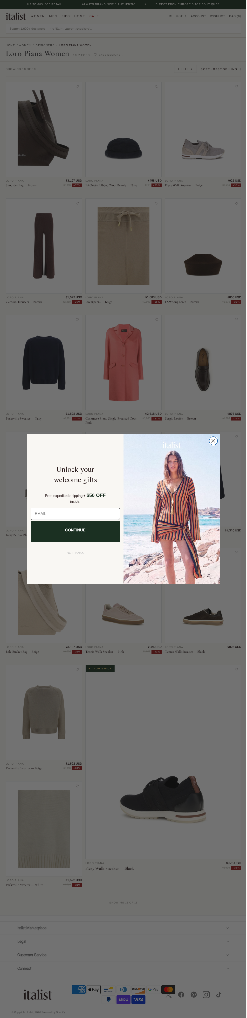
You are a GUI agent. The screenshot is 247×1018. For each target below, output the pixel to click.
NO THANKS (73, 553)
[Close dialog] (211, 441)
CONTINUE (73, 530)
